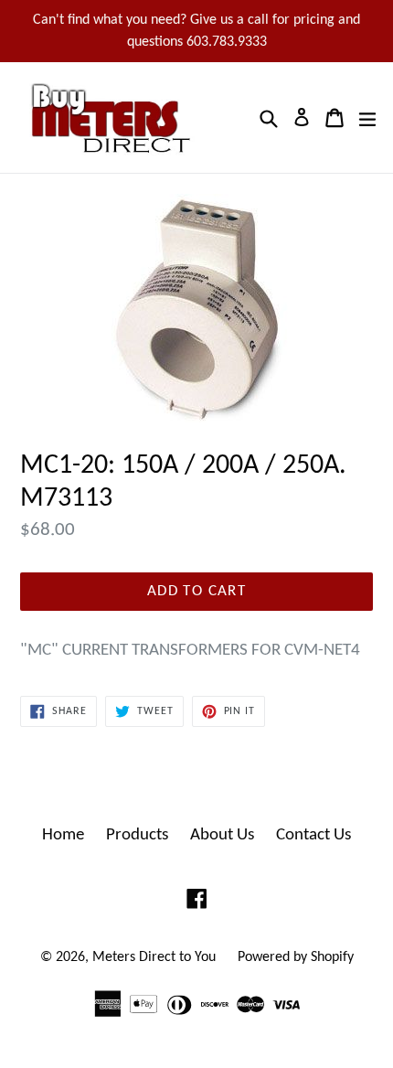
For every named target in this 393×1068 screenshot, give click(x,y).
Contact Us (313, 835)
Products (137, 835)
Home (63, 835)
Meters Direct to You (154, 957)
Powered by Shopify (296, 957)
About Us (222, 835)
